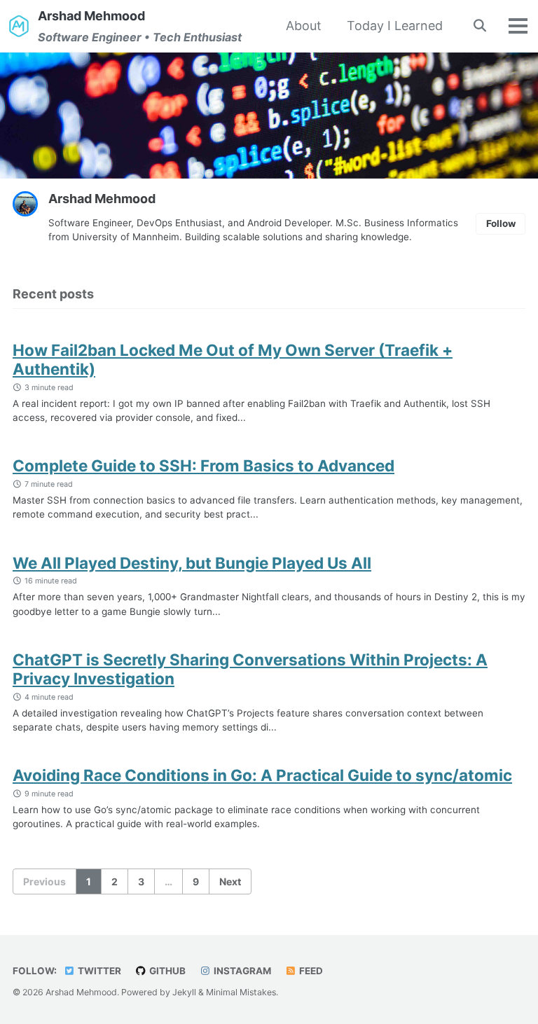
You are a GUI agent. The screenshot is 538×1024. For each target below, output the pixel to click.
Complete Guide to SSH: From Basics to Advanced (203, 465)
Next (230, 881)
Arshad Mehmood (140, 26)
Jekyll (184, 992)
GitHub (166, 970)
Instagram (241, 970)
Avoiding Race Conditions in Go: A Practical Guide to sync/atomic (262, 775)
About (304, 25)
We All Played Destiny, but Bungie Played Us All (192, 562)
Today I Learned (395, 25)
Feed (310, 970)
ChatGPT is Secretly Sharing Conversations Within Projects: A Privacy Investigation (250, 669)
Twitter (98, 970)
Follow (501, 223)
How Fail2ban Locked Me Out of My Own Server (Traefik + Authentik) (233, 359)
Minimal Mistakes (241, 992)
